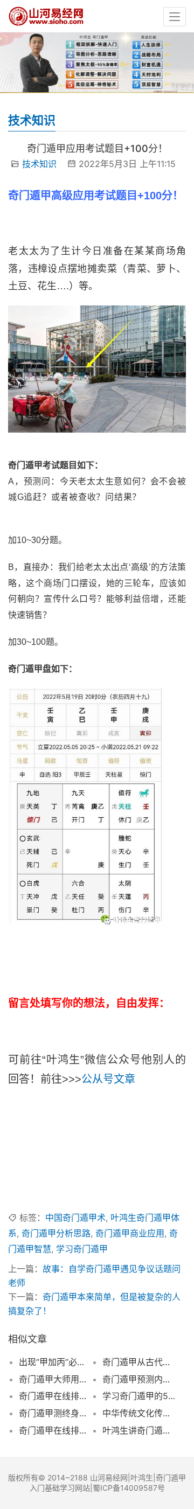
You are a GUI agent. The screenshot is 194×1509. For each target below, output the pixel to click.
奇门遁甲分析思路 (56, 1233)
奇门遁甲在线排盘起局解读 (55, 1430)
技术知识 (39, 163)
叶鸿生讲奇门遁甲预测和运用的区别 (139, 1430)
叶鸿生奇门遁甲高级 (47, 1185)
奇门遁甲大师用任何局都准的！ (55, 1379)
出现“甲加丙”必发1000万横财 (55, 1362)
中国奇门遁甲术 (75, 1217)
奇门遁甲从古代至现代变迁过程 (139, 1362)
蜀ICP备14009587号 (129, 1487)
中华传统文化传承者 (139, 1413)
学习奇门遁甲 (82, 1248)
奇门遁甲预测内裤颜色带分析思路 (139, 1379)
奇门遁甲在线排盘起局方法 (55, 1395)
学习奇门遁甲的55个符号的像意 (139, 1395)
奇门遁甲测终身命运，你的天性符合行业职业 (55, 1413)
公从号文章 (108, 1079)
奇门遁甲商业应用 (129, 1233)
